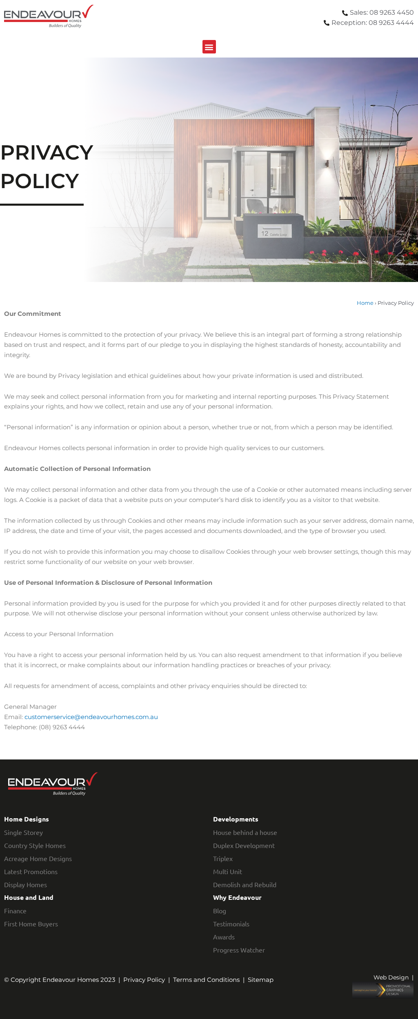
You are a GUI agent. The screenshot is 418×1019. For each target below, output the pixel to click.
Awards (224, 936)
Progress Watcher (239, 950)
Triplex (223, 858)
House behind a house (245, 832)
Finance (15, 910)
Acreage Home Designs (38, 858)
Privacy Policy (144, 979)
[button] (209, 46)
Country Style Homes (35, 845)
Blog (219, 910)
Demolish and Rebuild (244, 884)
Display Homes (25, 884)
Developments (235, 819)
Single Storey (23, 832)
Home (365, 303)
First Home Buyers (31, 923)
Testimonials (231, 923)
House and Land (28, 897)
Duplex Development (244, 845)
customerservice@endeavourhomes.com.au (91, 717)
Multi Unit (227, 871)
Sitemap (260, 979)
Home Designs (26, 819)
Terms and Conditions (206, 979)
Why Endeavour (237, 897)
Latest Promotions (31, 871)
